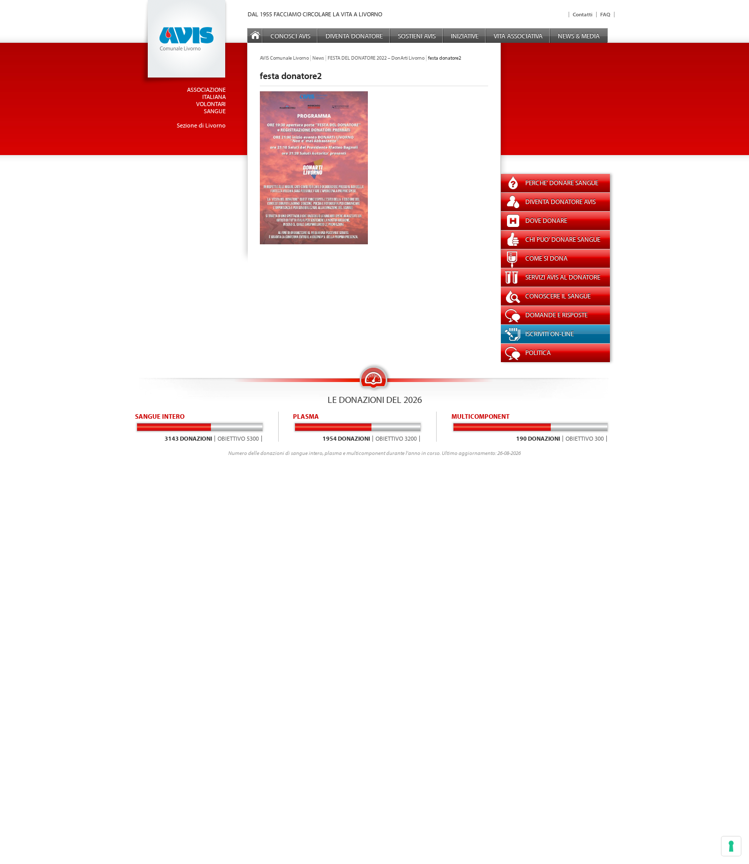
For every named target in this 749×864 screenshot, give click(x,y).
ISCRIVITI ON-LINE (549, 333)
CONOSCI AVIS (290, 36)
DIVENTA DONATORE (354, 36)
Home (255, 36)
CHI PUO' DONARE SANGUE (562, 239)
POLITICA (538, 352)
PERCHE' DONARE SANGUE (561, 183)
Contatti (583, 14)
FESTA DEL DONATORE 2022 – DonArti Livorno (376, 58)
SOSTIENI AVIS (417, 36)
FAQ (605, 14)
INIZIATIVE (464, 36)
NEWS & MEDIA (579, 36)
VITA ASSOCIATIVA (518, 36)
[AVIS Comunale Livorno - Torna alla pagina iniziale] (184, 83)
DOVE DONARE (546, 220)
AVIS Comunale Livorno (284, 58)
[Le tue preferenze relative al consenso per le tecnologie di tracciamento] (731, 846)
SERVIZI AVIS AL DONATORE (562, 277)
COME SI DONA (546, 258)
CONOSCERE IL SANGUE (558, 296)
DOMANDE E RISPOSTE (556, 315)
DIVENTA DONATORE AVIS (560, 201)
